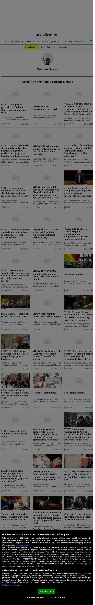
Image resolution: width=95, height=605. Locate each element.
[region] (46, 567)
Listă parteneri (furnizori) (12, 585)
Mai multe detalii (22, 545)
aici (10, 559)
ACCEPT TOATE (46, 591)
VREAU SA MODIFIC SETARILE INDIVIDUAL (46, 598)
